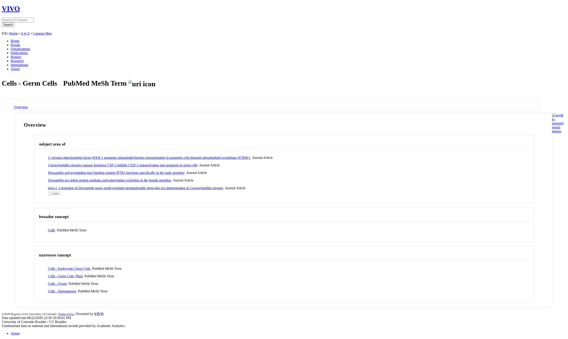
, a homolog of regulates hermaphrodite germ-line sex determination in (135, 188)
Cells (51, 230)
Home (13, 33)
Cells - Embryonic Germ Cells (69, 268)
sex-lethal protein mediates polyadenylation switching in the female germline (109, 180)
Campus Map (42, 33)
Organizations (20, 49)
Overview (21, 107)
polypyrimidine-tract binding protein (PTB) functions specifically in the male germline (116, 173)
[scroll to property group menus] (558, 131)
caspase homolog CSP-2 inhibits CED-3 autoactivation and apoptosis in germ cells (122, 165)
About (15, 69)
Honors (16, 57)
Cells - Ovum (57, 284)
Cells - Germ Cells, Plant (65, 276)
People (15, 45)
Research (17, 61)
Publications (19, 53)
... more (54, 193)
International (19, 65)
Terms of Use (66, 314)
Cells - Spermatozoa (62, 291)
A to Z (25, 33)
